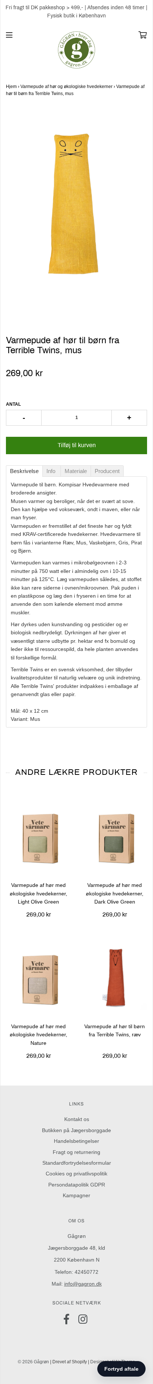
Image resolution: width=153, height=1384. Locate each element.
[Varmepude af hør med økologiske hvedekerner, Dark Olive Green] (114, 837)
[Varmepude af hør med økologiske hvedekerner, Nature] (38, 978)
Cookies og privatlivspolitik (76, 1174)
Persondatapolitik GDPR (76, 1185)
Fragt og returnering (76, 1152)
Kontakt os (76, 1119)
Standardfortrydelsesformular (76, 1163)
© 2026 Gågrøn (33, 1361)
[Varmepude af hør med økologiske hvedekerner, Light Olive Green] (38, 837)
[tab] (24, 471)
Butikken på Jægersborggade (76, 1130)
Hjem (11, 86)
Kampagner (76, 1195)
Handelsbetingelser (76, 1141)
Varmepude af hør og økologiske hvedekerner (66, 86)
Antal (13, 404)
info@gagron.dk (83, 1284)
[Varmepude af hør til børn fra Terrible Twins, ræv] (114, 978)
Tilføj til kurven (77, 445)
